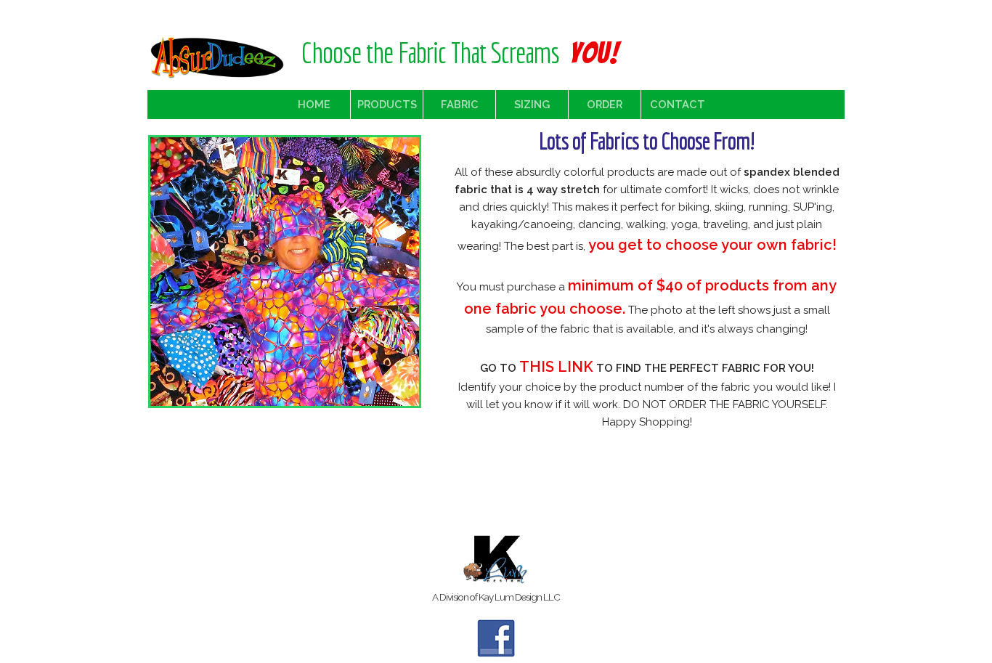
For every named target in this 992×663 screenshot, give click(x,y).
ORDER (604, 104)
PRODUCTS (387, 104)
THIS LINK (556, 366)
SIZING (532, 104)
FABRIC (460, 104)
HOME (314, 104)
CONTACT (677, 104)
